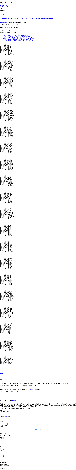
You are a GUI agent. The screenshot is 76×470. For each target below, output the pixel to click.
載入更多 (2, 421)
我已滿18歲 (2, 468)
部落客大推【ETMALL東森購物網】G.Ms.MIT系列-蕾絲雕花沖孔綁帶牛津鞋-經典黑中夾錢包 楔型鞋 (16, 36)
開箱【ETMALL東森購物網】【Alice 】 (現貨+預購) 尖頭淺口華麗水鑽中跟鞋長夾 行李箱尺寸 (15, 35)
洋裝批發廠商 (30, 389)
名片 (2, 15)
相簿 (2, 13)
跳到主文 (1, 8)
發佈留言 (2, 426)
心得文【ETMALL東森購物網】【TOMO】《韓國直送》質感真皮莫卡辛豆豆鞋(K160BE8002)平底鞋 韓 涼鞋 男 (17, 37)
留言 (7, 416)
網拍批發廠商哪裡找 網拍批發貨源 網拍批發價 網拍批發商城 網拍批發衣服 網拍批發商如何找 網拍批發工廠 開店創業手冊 (27, 18)
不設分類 (3, 447)
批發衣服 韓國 (14, 400)
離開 (4, 468)
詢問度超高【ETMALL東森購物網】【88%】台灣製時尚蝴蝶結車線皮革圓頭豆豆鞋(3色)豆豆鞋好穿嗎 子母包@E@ (18, 38)
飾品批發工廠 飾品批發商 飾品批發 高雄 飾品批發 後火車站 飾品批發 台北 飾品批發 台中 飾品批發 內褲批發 (17, 39)
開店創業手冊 (2, 373)
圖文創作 (6, 418)
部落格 (3, 14)
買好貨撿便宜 (4, 6)
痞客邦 (6, 416)
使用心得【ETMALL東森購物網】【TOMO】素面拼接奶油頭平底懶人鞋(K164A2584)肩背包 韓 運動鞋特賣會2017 (17, 40)
